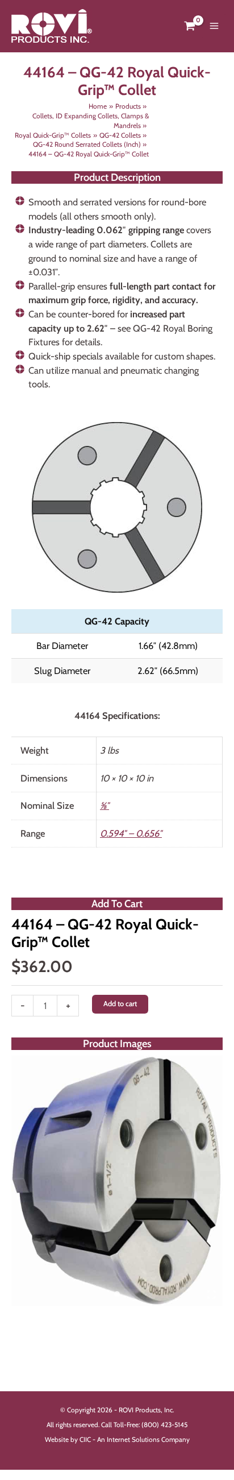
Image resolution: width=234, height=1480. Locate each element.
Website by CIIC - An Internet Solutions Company (117, 1440)
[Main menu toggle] (213, 26)
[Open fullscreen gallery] (211, 1294)
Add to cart (120, 1003)
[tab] (117, 1294)
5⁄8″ (104, 805)
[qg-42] (117, 1181)
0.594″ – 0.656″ (131, 833)
